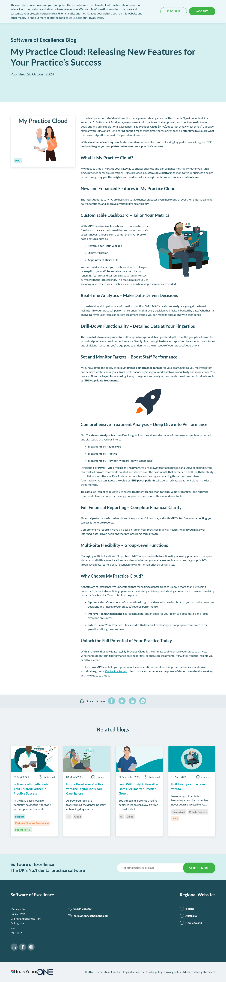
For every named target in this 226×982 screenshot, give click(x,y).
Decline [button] (173, 11)
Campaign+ (179, 811)
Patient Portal (22, 829)
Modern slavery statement (199, 972)
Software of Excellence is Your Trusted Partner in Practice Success (31, 788)
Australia (191, 915)
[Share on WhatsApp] (142, 700)
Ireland (189, 908)
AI (69, 816)
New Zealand (193, 922)
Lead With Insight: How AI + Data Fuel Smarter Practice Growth (138, 788)
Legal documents (133, 972)
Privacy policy (172, 972)
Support (19, 816)
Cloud (77, 816)
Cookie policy (154, 972)
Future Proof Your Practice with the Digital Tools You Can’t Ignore (84, 788)
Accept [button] (202, 11)
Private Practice (198, 811)
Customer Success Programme (32, 823)
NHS (175, 818)
